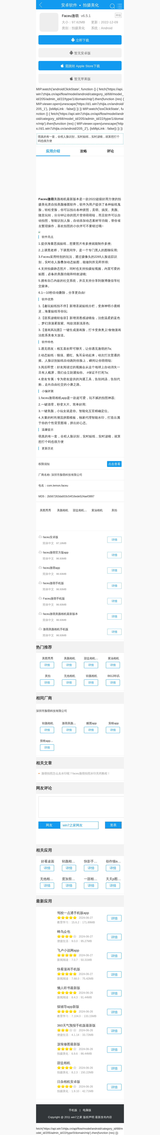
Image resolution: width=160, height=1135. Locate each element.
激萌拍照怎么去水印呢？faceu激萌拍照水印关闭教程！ (75, 773)
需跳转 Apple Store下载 (82, 66)
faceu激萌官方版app (55, 552)
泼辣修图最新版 (68, 1044)
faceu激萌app (51, 567)
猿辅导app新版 (68, 1007)
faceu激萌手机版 (53, 583)
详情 (114, 539)
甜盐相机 (63, 1063)
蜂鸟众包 (63, 931)
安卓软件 (69, 5)
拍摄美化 (91, 5)
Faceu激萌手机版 (53, 598)
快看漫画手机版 (68, 969)
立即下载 (82, 40)
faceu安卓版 (50, 537)
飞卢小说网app (68, 950)
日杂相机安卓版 (68, 1082)
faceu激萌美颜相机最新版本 (60, 613)
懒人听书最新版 (68, 988)
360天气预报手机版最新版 (76, 1025)
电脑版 (87, 1110)
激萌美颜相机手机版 (55, 629)
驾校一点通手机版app (73, 913)
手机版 (74, 1110)
